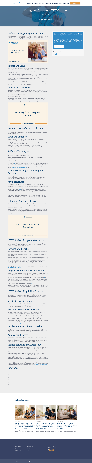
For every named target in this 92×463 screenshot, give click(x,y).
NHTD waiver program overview (19, 323)
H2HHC (19, 189)
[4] (31, 283)
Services (35, 3)
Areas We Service (55, 3)
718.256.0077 (51, 450)
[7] (39, 341)
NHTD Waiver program (31, 452)
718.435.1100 (51, 449)
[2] (16, 79)
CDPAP (40, 3)
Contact (60, 3)
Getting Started (48, 3)
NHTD (43, 3)
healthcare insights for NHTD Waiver (39, 211)
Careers (64, 3)
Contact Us (17, 452)
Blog (68, 3)
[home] (17, 3)
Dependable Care (30, 3)
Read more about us (59, 46)
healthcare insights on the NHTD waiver (20, 167)
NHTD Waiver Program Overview (14, 267)
